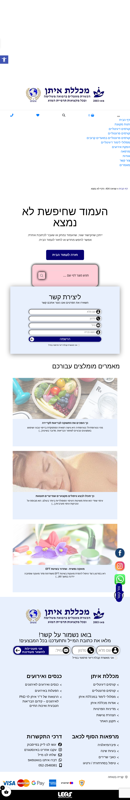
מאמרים (125, 165)
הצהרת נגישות (106, 715)
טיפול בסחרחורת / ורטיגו (99, 763)
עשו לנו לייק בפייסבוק (41, 744)
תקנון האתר (108, 721)
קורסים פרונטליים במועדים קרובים (108, 138)
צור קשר (125, 160)
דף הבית (124, 120)
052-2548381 (48, 765)
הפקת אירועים (121, 147)
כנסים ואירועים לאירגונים (42, 684)
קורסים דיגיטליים (119, 129)
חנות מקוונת (122, 124)
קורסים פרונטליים (119, 133)
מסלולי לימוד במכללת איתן (97, 696)
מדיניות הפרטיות (104, 709)
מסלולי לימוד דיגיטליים (115, 142)
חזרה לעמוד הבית (65, 255)
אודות (126, 156)
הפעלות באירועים (47, 690)
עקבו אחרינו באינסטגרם (40, 750)
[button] (4, 59)
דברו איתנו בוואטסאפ (42, 760)
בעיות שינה (108, 751)
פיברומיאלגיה (107, 745)
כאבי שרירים (107, 757)
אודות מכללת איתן (103, 703)
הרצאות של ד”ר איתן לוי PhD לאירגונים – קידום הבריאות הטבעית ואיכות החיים (39, 701)
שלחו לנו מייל (47, 755)
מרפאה (125, 151)
